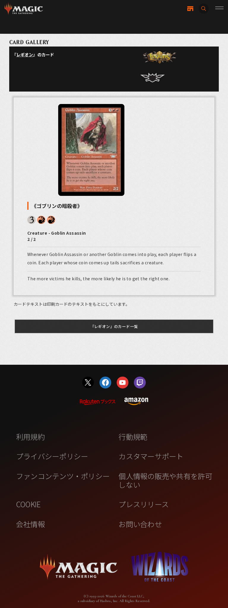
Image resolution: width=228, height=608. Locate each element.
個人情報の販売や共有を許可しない (165, 480)
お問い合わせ (140, 524)
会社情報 (30, 524)
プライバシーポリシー (52, 456)
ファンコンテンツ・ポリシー (63, 476)
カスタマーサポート (150, 456)
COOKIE (28, 504)
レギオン (24, 54)
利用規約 (30, 436)
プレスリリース (143, 504)
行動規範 (132, 436)
